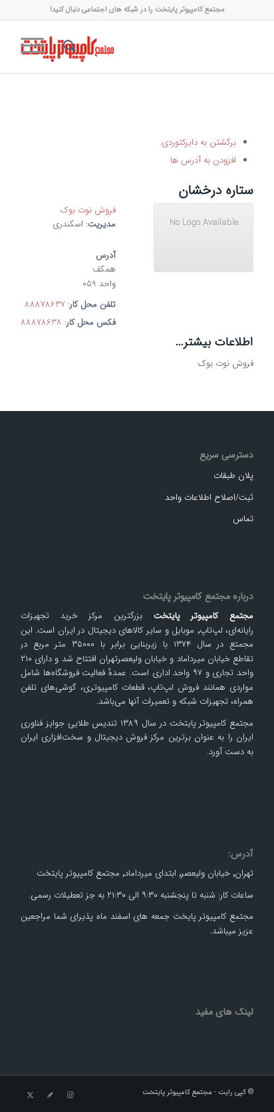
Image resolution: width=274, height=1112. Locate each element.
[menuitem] (67, 46)
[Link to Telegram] (51, 1095)
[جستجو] (67, 46)
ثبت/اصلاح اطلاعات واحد (209, 498)
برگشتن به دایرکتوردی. (198, 142)
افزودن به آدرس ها (203, 160)
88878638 (41, 322)
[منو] (37, 46)
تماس (243, 519)
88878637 (45, 304)
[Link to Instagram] (70, 1095)
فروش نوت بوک (88, 210)
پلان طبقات (233, 476)
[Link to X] (31, 1095)
